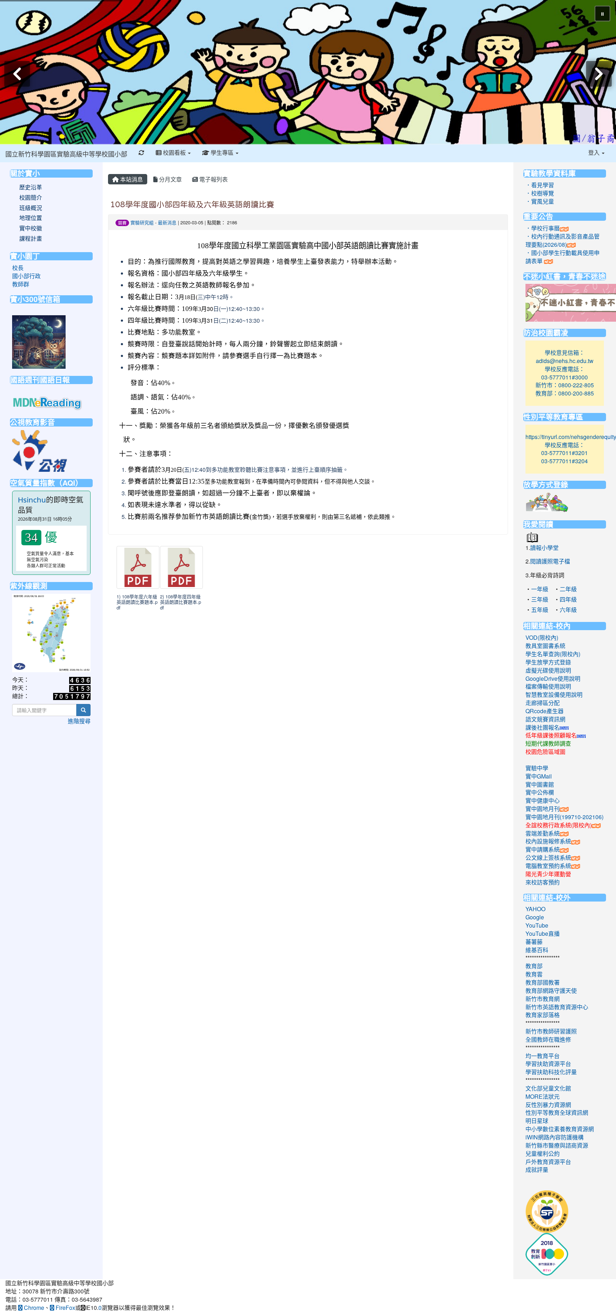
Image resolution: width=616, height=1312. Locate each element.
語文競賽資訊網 (545, 719)
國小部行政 (26, 276)
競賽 (122, 223)
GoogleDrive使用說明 (552, 678)
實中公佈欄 (539, 792)
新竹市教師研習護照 (551, 1031)
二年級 (568, 589)
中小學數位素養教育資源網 (559, 1129)
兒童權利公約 (542, 1153)
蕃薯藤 (534, 942)
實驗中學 (536, 768)
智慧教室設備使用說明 (553, 694)
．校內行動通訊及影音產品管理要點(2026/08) (562, 240)
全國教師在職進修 (548, 1039)
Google (534, 917)
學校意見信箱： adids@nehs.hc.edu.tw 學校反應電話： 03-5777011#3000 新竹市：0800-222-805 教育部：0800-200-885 (564, 372)
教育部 (534, 966)
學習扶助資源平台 (548, 1064)
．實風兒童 (539, 201)
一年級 (539, 589)
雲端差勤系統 (542, 833)
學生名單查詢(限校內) (552, 654)
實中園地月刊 (542, 809)
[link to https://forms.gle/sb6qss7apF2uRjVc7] (39, 341)
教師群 (20, 284)
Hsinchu (32, 500)
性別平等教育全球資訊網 (556, 1112)
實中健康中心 (542, 800)
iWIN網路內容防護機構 (554, 1137)
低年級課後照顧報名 (551, 735)
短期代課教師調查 (548, 743)
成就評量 (536, 1169)
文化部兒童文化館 (548, 1088)
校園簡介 (30, 197)
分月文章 (170, 179)
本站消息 (131, 179)
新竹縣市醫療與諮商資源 (556, 1145)
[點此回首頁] (308, 72)
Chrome (33, 1307)
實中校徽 (30, 228)
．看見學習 (539, 185)
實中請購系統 (542, 849)
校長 (18, 268)
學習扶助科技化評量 (551, 1072)
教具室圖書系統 (545, 646)
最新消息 (167, 222)
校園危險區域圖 (545, 751)
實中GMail (538, 776)
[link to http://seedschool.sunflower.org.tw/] (546, 1211)
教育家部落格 (542, 1015)
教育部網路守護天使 (551, 990)
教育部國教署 (542, 982)
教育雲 (534, 974)
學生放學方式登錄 (548, 662)
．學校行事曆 (542, 228)
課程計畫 (30, 239)
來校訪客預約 (542, 882)
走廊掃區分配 (542, 703)
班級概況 (30, 208)
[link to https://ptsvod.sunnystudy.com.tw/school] (39, 450)
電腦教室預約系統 (548, 866)
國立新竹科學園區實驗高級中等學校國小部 (66, 153)
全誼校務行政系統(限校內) (558, 825)
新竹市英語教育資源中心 (556, 1007)
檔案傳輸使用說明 (548, 686)
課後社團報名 (542, 727)
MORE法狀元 (542, 1096)
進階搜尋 (79, 721)
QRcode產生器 (544, 711)
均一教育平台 (542, 1056)
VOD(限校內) (541, 637)
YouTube (536, 925)
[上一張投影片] (17, 74)
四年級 (568, 599)
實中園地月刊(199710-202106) (564, 817)
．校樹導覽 (539, 193)
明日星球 (536, 1121)
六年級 (568, 610)
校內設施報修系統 (548, 841)
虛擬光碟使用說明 (548, 670)
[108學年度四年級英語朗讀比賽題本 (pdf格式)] (181, 567)
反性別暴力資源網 (548, 1105)
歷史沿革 (30, 187)
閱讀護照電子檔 (550, 561)
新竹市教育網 (542, 999)
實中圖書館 (539, 784)
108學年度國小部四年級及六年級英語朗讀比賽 (192, 204)
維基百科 (536, 950)
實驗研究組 (142, 222)
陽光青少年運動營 (548, 874)
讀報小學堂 (544, 547)
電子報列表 (213, 179)
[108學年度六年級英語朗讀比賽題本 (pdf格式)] (138, 567)
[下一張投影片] (599, 74)
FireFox (64, 1307)
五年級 (539, 610)
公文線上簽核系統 (548, 857)
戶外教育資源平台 (548, 1162)
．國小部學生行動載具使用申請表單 (562, 257)
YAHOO (535, 909)
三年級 (539, 599)
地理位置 (30, 218)
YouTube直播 (542, 933)
